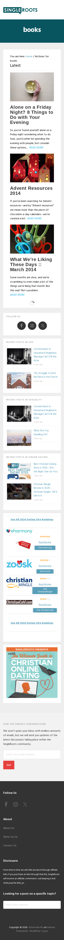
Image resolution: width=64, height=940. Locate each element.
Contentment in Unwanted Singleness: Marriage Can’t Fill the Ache (45, 355)
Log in (45, 931)
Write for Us (10, 837)
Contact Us (9, 845)
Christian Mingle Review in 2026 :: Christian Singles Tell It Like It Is (46, 490)
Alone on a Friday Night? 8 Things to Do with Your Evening (31, 115)
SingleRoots (20, 9)
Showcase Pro (36, 927)
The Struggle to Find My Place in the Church (46, 375)
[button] (58, 9)
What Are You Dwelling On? (41, 433)
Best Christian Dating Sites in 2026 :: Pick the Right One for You (46, 468)
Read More (36, 148)
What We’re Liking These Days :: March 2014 (31, 264)
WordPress (34, 931)
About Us (8, 828)
